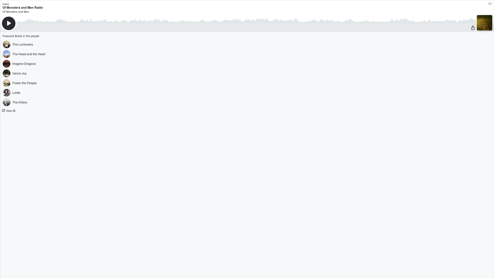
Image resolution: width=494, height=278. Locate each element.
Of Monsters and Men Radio (23, 7)
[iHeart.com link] (490, 4)
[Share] (473, 27)
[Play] (9, 23)
